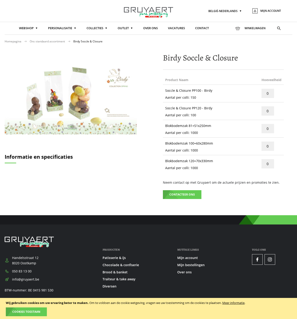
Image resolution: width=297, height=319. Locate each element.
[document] (149, 308)
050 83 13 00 (22, 271)
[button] (225, 11)
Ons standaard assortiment (48, 41)
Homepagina (13, 41)
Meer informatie (233, 303)
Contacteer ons (182, 194)
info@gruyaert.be (25, 279)
